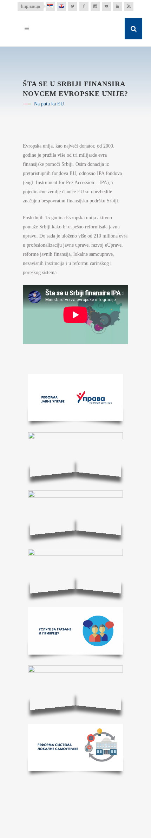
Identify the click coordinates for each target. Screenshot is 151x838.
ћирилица (30, 6)
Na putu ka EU (49, 103)
